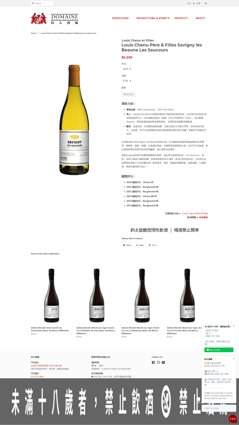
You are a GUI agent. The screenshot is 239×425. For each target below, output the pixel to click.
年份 (124, 63)
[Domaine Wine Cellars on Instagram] (158, 363)
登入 (189, 3)
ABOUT (201, 18)
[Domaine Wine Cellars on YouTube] (163, 363)
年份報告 (203, 217)
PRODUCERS (121, 18)
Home (34, 33)
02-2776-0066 (37, 376)
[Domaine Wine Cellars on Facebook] (153, 363)
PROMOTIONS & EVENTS (153, 18)
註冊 (198, 3)
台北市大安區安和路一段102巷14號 (46, 365)
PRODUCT (182, 18)
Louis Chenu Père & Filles (195, 213)
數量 (124, 87)
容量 (124, 75)
